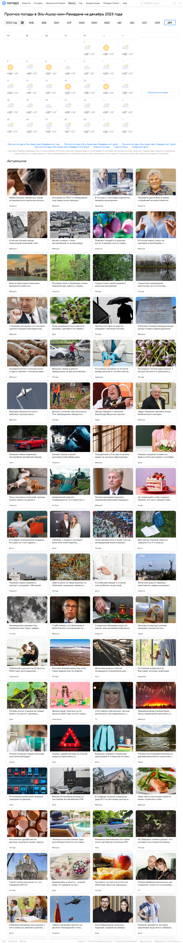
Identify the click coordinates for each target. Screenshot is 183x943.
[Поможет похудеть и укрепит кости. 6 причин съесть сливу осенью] (113, 231)
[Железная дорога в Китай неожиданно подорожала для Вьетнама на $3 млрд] (113, 659)
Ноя (157, 23)
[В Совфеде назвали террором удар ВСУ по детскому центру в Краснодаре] (113, 787)
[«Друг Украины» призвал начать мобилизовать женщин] (156, 402)
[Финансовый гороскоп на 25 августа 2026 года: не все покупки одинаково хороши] (70, 702)
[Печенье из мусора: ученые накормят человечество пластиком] (156, 616)
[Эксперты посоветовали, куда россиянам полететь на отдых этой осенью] (70, 830)
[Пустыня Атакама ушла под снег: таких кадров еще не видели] (70, 659)
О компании (12, 941)
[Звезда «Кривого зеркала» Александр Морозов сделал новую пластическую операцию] (113, 402)
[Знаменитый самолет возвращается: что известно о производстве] (70, 488)
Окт (144, 23)
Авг (119, 23)
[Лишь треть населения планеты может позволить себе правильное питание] (156, 787)
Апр (69, 23)
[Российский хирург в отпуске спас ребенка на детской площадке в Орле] (113, 574)
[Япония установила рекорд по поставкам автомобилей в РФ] (70, 787)
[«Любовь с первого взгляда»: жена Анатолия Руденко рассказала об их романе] (70, 531)
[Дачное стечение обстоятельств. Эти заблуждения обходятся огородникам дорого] (70, 402)
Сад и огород (120, 147)
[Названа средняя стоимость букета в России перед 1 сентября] (156, 445)
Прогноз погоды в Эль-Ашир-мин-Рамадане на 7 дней (148, 144)
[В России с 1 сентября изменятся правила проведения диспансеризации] (113, 189)
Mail (4, 941)
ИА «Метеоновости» (173, 941)
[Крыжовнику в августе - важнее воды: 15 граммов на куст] (70, 873)
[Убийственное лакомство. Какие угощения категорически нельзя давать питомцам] (27, 189)
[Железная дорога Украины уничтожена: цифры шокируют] (156, 574)
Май (82, 23)
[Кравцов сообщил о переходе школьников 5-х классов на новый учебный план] (113, 745)
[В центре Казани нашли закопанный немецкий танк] (27, 231)
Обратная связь (145, 941)
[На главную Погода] (12, 3)
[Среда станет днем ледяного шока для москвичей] (113, 274)
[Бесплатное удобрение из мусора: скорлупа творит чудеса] (27, 830)
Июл (107, 23)
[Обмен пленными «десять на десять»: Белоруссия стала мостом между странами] (70, 916)
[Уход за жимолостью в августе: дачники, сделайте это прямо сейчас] (70, 317)
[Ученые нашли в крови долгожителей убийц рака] (70, 445)
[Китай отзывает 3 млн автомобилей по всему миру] (70, 231)
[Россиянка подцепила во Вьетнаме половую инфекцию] (156, 659)
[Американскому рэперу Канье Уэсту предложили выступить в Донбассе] (156, 702)
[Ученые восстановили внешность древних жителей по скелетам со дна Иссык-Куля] (156, 745)
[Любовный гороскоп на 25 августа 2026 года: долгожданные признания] (27, 659)
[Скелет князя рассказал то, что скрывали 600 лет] (27, 873)
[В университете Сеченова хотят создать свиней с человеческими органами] (27, 360)
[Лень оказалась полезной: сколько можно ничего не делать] (27, 488)
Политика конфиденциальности (99, 941)
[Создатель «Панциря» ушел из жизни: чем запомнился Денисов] (113, 616)
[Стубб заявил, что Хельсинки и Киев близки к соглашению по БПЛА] (70, 616)
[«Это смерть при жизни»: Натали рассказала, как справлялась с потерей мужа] (113, 702)
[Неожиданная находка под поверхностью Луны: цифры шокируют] (27, 616)
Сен (132, 23)
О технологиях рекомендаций (125, 941)
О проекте (81, 941)
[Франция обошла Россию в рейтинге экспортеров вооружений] (27, 402)
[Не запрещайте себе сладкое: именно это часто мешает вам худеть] (156, 488)
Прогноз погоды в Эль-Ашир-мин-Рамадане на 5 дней (91, 144)
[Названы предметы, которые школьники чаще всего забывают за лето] (156, 916)
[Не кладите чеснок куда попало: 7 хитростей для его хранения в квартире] (156, 360)
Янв (31, 23)
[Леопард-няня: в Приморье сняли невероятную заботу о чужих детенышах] (70, 274)
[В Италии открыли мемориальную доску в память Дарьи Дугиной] (156, 317)
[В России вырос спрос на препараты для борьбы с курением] (156, 231)
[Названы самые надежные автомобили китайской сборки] (27, 445)
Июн (94, 23)
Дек (170, 22)
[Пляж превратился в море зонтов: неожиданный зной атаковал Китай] (113, 531)
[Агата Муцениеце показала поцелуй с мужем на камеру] (113, 916)
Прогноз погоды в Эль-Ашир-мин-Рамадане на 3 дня (34, 144)
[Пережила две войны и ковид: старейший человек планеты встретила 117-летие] (156, 189)
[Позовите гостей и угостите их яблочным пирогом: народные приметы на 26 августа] (113, 873)
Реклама (23, 941)
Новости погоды (102, 147)
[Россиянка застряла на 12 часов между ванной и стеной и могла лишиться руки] (113, 360)
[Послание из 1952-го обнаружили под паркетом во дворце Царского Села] (70, 189)
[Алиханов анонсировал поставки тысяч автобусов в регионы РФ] (113, 830)
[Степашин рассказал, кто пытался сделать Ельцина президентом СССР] (27, 317)
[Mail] (4, 3)
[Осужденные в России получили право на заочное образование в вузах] (113, 445)
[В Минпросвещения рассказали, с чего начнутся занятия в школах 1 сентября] (27, 916)
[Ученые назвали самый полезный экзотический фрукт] (27, 745)
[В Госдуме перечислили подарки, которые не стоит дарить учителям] (27, 531)
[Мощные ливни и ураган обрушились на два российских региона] (70, 360)
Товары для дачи (140, 147)
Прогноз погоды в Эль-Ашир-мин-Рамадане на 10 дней (62, 147)
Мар (56, 23)
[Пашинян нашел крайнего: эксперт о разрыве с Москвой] (27, 574)
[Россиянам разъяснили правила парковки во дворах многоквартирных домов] (27, 787)
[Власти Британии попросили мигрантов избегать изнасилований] (27, 274)
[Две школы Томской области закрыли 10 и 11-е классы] (156, 531)
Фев (44, 23)
